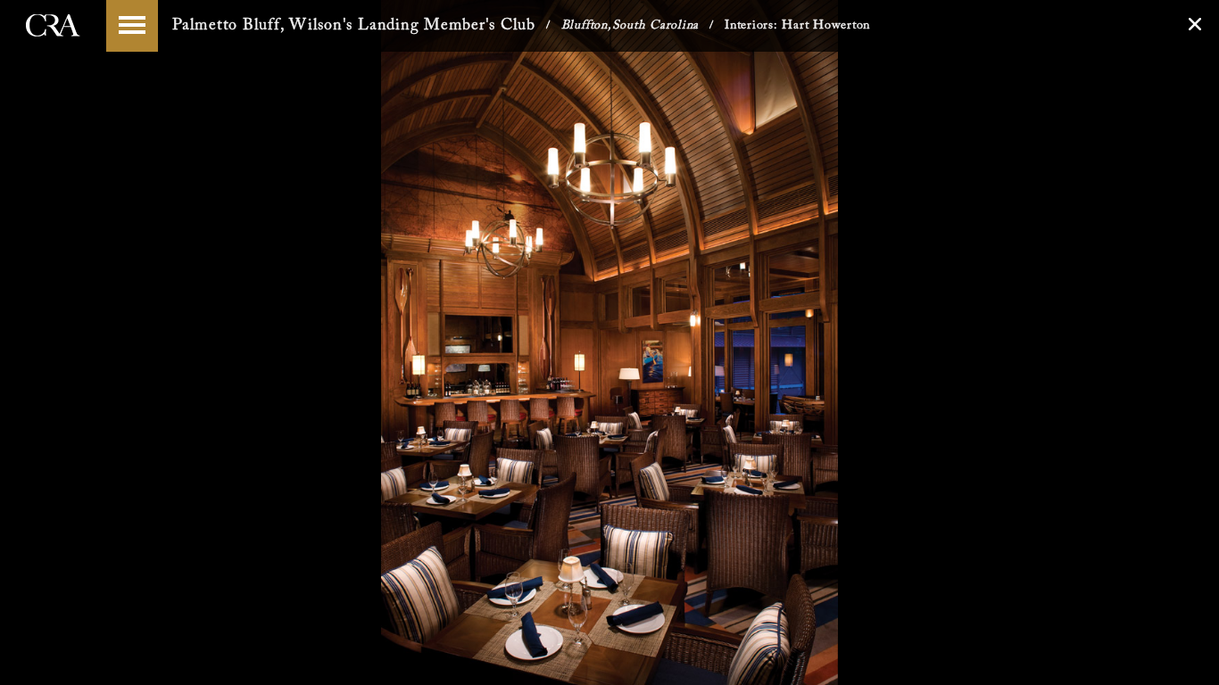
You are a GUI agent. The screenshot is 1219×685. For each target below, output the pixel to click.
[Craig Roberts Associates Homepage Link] (53, 43)
